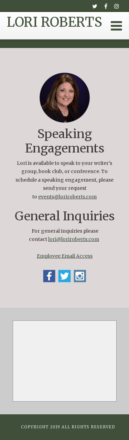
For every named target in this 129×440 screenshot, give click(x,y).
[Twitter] (94, 6)
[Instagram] (116, 6)
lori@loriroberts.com (73, 239)
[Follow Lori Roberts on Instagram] (80, 276)
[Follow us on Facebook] (49, 276)
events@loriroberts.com (67, 197)
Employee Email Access (65, 256)
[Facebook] (105, 6)
